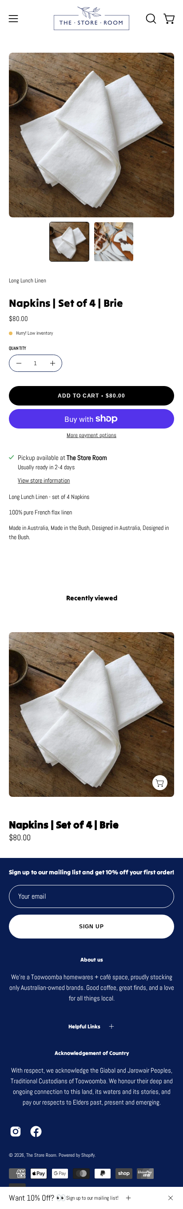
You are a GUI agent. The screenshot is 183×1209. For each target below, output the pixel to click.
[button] (150, 18)
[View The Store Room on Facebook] (36, 1131)
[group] (91, 729)
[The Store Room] (91, 18)
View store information (44, 481)
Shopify (88, 1155)
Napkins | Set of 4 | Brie (64, 825)
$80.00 (20, 838)
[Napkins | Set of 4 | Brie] (69, 242)
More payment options (91, 435)
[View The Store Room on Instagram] (15, 1131)
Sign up (91, 926)
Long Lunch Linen (27, 280)
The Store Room (41, 1155)
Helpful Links (84, 1026)
